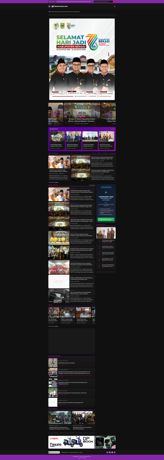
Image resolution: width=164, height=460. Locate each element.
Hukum (84, 142)
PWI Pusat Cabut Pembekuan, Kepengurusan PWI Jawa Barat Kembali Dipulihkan (79, 1)
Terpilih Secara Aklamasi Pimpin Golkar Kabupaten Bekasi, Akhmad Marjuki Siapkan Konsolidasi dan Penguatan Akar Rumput (81, 192)
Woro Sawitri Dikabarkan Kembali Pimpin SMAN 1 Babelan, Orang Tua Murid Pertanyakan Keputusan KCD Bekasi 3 (80, 294)
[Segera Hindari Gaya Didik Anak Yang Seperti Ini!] (52, 402)
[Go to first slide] (113, 129)
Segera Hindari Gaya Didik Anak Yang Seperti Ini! (70, 402)
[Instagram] (110, 452)
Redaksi (80, 452)
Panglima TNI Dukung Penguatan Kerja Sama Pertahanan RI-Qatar (87, 320)
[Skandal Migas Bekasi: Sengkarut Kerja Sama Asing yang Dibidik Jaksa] (106, 136)
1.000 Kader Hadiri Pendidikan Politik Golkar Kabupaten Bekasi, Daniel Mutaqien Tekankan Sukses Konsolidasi (102, 172)
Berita (52, 142)
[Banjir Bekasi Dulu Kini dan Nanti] (52, 362)
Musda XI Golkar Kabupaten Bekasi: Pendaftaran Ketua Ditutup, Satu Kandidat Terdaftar (81, 236)
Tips (64, 404)
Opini (59, 364)
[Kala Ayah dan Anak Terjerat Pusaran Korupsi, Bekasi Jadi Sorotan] (73, 136)
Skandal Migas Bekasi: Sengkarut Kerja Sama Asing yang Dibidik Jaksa (106, 146)
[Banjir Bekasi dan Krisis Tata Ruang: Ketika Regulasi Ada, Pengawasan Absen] (52, 382)
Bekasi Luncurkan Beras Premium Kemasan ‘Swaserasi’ (72, 393)
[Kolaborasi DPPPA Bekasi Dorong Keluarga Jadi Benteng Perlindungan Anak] (58, 281)
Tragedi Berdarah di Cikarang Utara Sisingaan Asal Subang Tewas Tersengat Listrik (59, 429)
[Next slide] (108, 114)
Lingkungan (105, 153)
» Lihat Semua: (53, 182)
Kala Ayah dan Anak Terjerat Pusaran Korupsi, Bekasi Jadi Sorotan (73, 146)
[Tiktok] (115, 452)
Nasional (76, 375)
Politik (84, 116)
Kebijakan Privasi (65, 452)
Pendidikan (72, 290)
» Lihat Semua (92, 185)
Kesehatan (67, 375)
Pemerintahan (70, 142)
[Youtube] (112, 452)
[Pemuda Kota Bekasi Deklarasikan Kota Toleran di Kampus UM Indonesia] (57, 136)
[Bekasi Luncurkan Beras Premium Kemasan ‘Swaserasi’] (52, 392)
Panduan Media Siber (74, 452)
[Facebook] (107, 452)
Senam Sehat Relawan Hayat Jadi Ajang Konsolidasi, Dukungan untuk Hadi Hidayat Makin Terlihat (81, 265)
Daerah (80, 116)
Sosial (66, 364)
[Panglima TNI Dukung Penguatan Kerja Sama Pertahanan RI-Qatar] (87, 312)
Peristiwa (55, 142)
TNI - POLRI (60, 376)
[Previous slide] (55, 114)
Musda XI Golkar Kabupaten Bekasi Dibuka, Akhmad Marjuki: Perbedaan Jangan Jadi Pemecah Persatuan (102, 159)
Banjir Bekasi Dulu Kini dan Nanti (66, 363)
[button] (114, 2)
